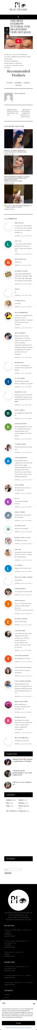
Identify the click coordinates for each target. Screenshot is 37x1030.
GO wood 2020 (20, 525)
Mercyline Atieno (21, 701)
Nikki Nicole (19, 223)
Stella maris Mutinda (23, 681)
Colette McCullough (23, 667)
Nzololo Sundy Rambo (23, 577)
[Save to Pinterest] (2, 519)
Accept (18, 1023)
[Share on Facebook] (2, 515)
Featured (21, 811)
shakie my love (20, 392)
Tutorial (9, 83)
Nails (7, 806)
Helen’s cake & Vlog (22, 537)
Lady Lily (18, 241)
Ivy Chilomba (20, 378)
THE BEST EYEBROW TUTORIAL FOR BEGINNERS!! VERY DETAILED (20, 26)
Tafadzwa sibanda (22, 655)
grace (17, 289)
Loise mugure (20, 630)
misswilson (19, 362)
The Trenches (11, 811)
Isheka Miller (20, 600)
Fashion (8, 800)
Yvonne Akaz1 (20, 300)
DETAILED (19, 85)
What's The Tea (23, 806)
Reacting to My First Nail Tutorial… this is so (12, 113)
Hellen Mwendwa (21, 312)
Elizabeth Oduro (21, 271)
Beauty (20, 800)
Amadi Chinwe (20, 512)
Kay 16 (17, 498)
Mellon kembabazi (22, 738)
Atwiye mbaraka (21, 457)
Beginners (18, 83)
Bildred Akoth (20, 717)
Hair (7, 803)
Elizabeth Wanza (21, 618)
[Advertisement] (18, 835)
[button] (34, 1004)
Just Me (18, 549)
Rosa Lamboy (20, 410)
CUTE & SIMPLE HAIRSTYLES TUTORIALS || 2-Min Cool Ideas (25, 114)
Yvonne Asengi (20, 444)
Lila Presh (19, 565)
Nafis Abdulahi (20, 259)
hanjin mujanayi (21, 423)
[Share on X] (2, 510)
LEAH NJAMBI (19, 485)
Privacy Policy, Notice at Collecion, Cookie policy (18, 1027)
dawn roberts (20, 588)
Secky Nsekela (20, 333)
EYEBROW (27, 83)
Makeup (21, 803)
